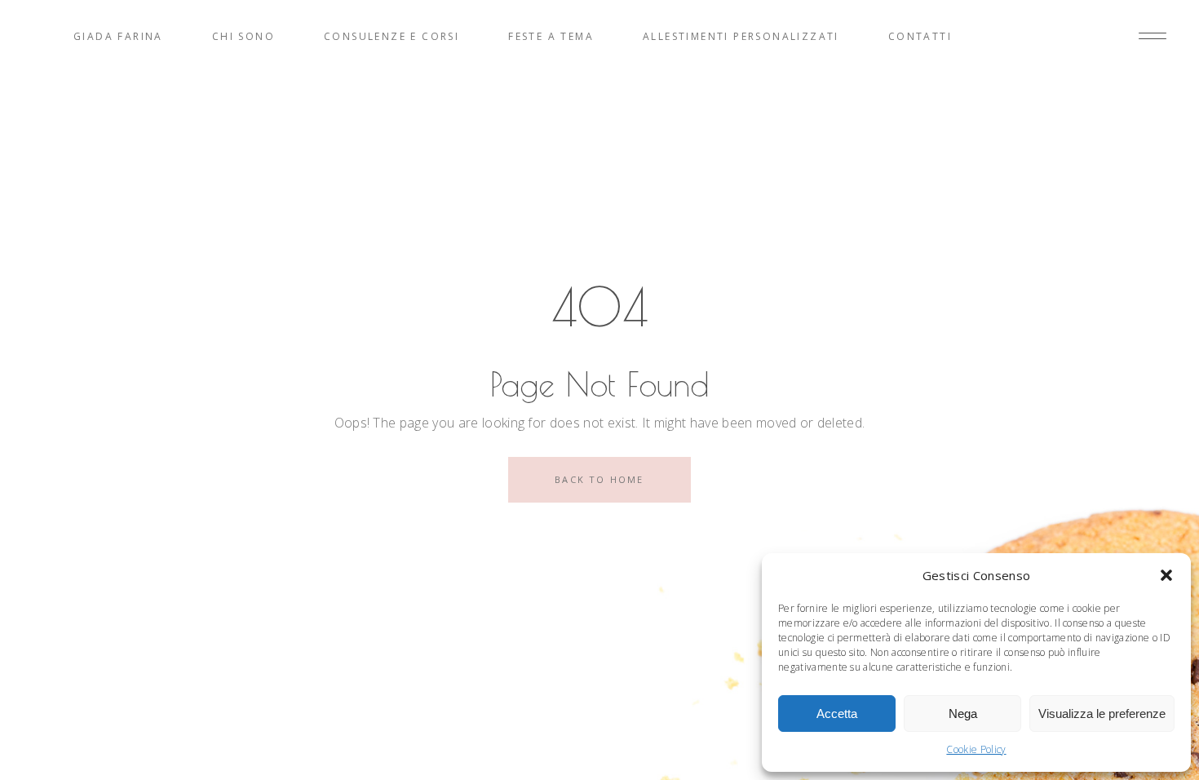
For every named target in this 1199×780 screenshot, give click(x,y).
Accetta (836, 713)
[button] (1166, 575)
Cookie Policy (976, 749)
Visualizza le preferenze (1102, 713)
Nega (963, 713)
